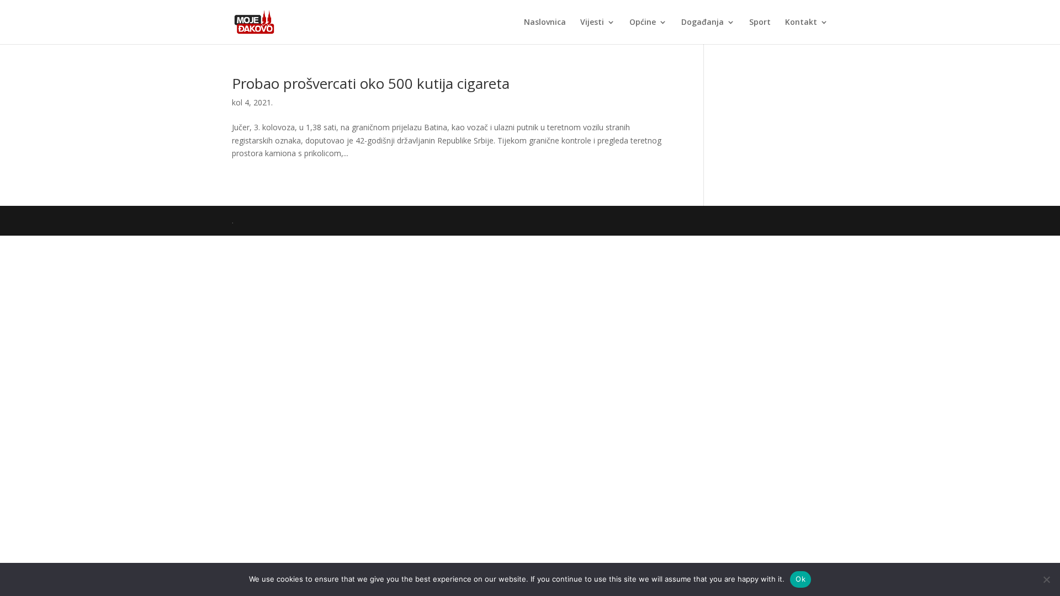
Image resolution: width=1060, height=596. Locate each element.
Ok (800, 578)
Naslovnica (545, 22)
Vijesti (592, 22)
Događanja (702, 22)
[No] (1046, 579)
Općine (642, 22)
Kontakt (801, 22)
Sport (760, 22)
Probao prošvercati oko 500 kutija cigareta (371, 83)
